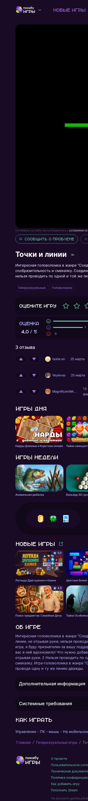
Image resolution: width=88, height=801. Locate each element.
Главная (23, 742)
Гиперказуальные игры (56, 742)
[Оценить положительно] (21, 359)
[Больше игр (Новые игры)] (61, 544)
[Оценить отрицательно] (34, 359)
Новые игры (69, 10)
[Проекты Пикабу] (39, 10)
